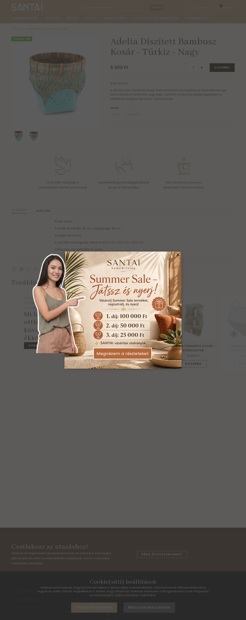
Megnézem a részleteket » (122, 356)
